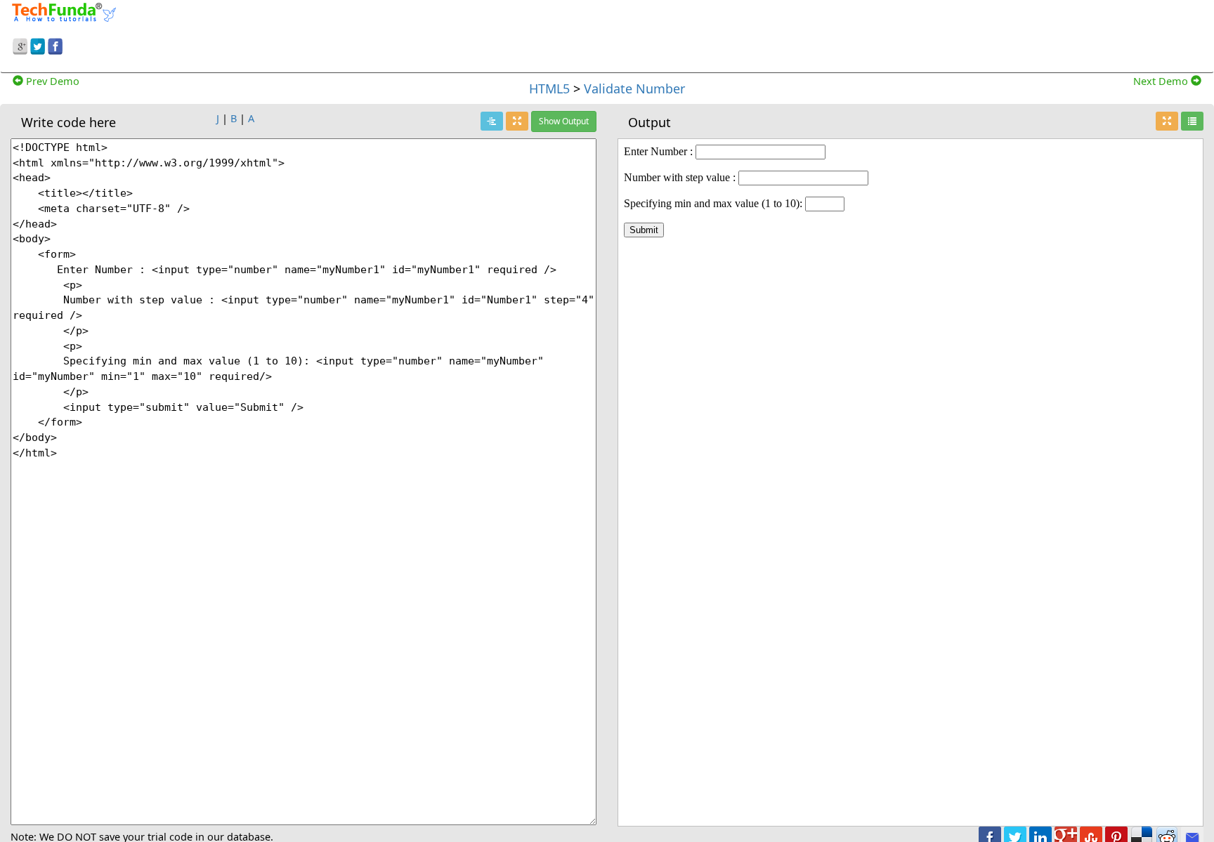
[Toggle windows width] (517, 121)
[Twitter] (37, 44)
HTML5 (549, 88)
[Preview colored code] (492, 121)
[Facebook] (55, 44)
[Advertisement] (781, 33)
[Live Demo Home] (1192, 121)
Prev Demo (51, 81)
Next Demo (1162, 81)
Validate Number (634, 88)
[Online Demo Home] (64, 11)
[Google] (20, 44)
